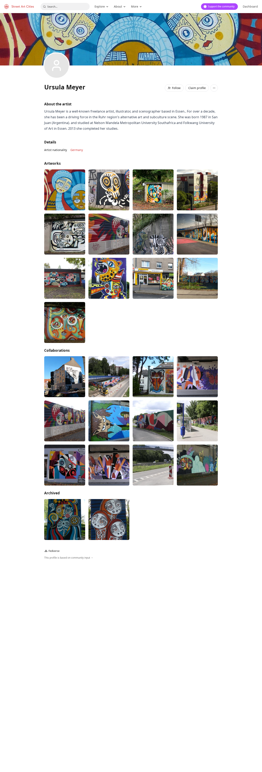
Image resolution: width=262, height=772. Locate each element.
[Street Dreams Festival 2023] (64, 278)
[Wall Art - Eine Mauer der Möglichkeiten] (108, 234)
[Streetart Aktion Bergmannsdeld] (108, 420)
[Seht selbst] (64, 376)
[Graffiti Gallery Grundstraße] (153, 234)
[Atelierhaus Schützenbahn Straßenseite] (64, 189)
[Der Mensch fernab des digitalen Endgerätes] (108, 376)
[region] (131, 604)
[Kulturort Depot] (197, 278)
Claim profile (197, 88)
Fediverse (52, 551)
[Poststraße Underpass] (197, 376)
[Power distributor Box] (153, 278)
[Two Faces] (108, 189)
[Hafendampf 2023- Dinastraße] (64, 234)
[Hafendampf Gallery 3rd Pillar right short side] (108, 519)
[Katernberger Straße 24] (64, 465)
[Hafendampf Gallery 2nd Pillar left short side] (108, 278)
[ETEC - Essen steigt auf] (197, 189)
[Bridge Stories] (153, 376)
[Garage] (153, 189)
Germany (76, 150)
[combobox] (65, 6)
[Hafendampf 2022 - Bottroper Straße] (64, 322)
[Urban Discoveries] (197, 465)
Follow (176, 88)
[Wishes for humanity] (197, 234)
